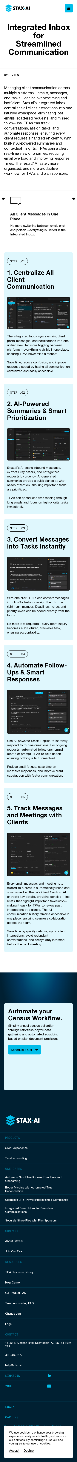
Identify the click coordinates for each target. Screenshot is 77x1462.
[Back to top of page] (22, 1121)
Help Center (13, 1282)
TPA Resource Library (19, 1272)
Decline (29, 1450)
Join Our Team (14, 1251)
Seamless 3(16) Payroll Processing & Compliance (36, 1199)
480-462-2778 (14, 1355)
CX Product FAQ (15, 1292)
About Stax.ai (14, 1241)
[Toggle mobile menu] (69, 8)
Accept (14, 1450)
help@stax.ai (13, 1365)
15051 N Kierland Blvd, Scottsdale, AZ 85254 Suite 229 (38, 1344)
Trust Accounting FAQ (19, 1303)
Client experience (16, 1147)
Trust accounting (16, 1158)
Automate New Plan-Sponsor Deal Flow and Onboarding (33, 1178)
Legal (8, 1324)
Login (10, 1407)
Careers (11, 1417)
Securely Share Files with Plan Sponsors (31, 1220)
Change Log (13, 1313)
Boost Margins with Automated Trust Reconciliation (29, 1189)
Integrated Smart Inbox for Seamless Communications (29, 1209)
